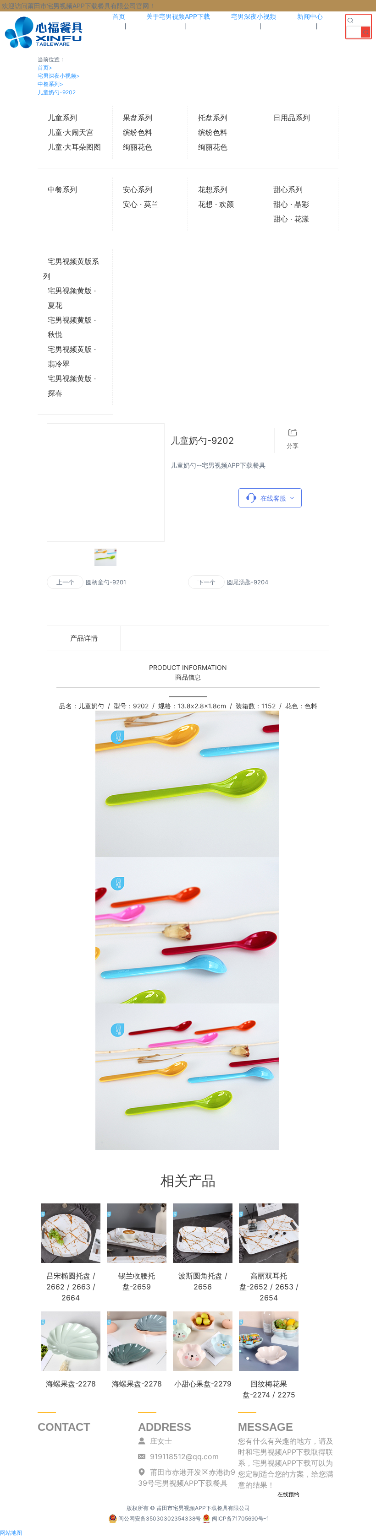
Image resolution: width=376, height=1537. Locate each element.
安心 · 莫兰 (141, 204)
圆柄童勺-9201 (106, 582)
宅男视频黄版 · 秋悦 (72, 327)
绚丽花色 (137, 146)
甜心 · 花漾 (291, 218)
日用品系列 (291, 117)
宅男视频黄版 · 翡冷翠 (72, 356)
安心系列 (137, 189)
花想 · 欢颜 (216, 204)
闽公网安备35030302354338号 (159, 1518)
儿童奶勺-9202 (57, 92)
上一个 (65, 582)
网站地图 (11, 1532)
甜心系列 (288, 189)
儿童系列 (62, 117)
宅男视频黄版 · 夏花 (72, 298)
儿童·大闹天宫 (71, 132)
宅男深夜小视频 (59, 75)
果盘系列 (137, 117)
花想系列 (212, 189)
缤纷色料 (137, 132)
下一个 (207, 582)
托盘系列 (212, 117)
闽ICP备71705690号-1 (240, 1518)
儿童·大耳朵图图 (74, 146)
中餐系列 (50, 84)
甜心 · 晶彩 (291, 204)
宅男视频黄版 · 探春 (72, 386)
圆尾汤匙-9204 (247, 582)
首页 (45, 67)
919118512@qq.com (184, 1456)
